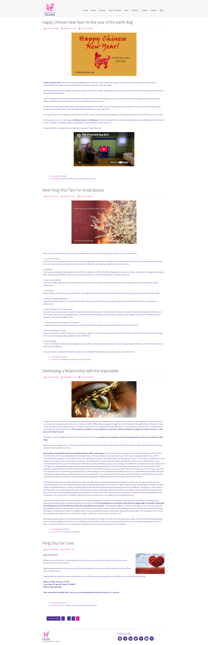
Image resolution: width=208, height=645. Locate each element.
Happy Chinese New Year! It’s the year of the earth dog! (87, 22)
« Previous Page (53, 618)
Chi (70, 359)
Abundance (64, 359)
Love (73, 605)
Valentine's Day (91, 605)
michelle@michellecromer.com (97, 352)
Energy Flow (76, 359)
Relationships (85, 179)
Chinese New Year (66, 179)
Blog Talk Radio (66, 605)
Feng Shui (63, 176)
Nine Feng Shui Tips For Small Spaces (73, 190)
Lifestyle (76, 179)
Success (93, 179)
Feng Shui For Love (58, 543)
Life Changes (64, 532)
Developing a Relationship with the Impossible (80, 370)
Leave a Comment (87, 28)
